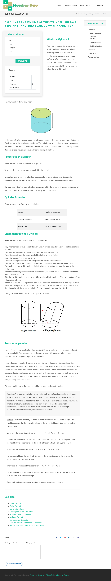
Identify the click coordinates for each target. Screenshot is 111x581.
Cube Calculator (16, 506)
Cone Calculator (16, 503)
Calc (84, 14)
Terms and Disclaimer (37, 575)
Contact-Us (92, 53)
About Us (59, 575)
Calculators (91, 30)
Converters (91, 50)
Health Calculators (96, 46)
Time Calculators (95, 42)
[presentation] (53, 213)
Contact (66, 575)
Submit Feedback (14, 564)
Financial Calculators (93, 38)
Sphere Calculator (17, 509)
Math (89, 14)
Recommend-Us (93, 57)
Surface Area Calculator (19, 520)
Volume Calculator (17, 517)
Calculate (22, 61)
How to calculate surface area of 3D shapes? (27, 525)
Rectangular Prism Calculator (21, 512)
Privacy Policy (50, 575)
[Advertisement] (95, 95)
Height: (12, 48)
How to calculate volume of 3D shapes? (26, 523)
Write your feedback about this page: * (20, 543)
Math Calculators (95, 33)
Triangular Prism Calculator (20, 514)
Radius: (12, 40)
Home (78, 14)
